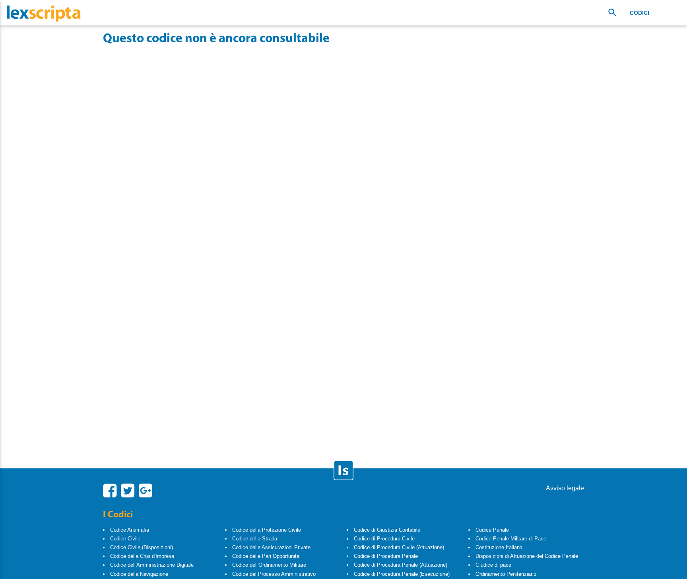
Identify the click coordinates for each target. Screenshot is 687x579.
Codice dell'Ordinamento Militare (269, 565)
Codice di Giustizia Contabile (387, 530)
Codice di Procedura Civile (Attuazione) (399, 547)
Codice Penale (492, 530)
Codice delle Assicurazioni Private (271, 547)
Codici (639, 13)
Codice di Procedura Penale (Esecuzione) (402, 574)
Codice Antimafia (129, 530)
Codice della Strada (254, 539)
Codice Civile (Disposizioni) (141, 547)
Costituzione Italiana (498, 547)
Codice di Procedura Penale (386, 556)
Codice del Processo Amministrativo (274, 574)
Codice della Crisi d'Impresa (142, 556)
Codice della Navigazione (139, 574)
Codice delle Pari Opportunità (265, 556)
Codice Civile (125, 539)
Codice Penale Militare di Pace (510, 539)
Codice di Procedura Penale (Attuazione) (400, 565)
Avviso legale (565, 488)
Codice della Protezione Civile (266, 530)
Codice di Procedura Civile (384, 539)
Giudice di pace (493, 565)
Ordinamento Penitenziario (505, 574)
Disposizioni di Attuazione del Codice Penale (526, 556)
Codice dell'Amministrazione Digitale (152, 565)
